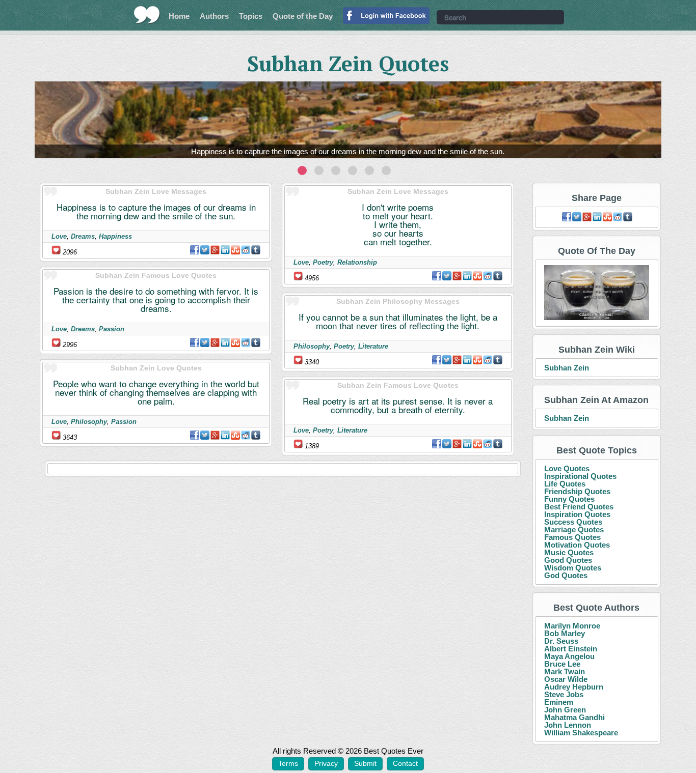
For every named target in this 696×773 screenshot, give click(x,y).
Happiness (115, 236)
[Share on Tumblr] (255, 249)
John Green (565, 709)
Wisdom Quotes (572, 567)
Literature (373, 346)
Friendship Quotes (577, 491)
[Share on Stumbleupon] (235, 249)
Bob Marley (564, 633)
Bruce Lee (562, 664)
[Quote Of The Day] (597, 293)
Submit (365, 763)
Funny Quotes (569, 499)
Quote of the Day (303, 16)
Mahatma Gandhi (574, 717)
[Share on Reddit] (245, 249)
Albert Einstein (570, 648)
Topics (250, 16)
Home (179, 16)
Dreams (83, 236)
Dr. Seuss (561, 641)
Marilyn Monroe (572, 625)
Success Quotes (573, 522)
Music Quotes (569, 552)
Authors (214, 16)
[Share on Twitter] (204, 249)
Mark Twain (564, 671)
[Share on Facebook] (194, 249)
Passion (111, 329)
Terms (288, 763)
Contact (405, 763)
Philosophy (89, 421)
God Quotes (565, 575)
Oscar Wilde (565, 679)
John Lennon (567, 725)
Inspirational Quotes (580, 476)
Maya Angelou (569, 656)
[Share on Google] (215, 249)
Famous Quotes (572, 537)
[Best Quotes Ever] (147, 15)
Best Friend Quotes (578, 506)
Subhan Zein (566, 367)
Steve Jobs (563, 694)
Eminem (558, 702)
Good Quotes (568, 560)
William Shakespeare (581, 732)
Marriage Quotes (574, 529)
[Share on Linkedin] (225, 249)
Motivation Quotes (577, 544)
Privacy (326, 763)
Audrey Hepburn (573, 686)
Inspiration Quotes (577, 514)
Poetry (323, 262)
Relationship (357, 262)
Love (59, 236)
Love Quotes (567, 468)
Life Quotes (564, 483)
